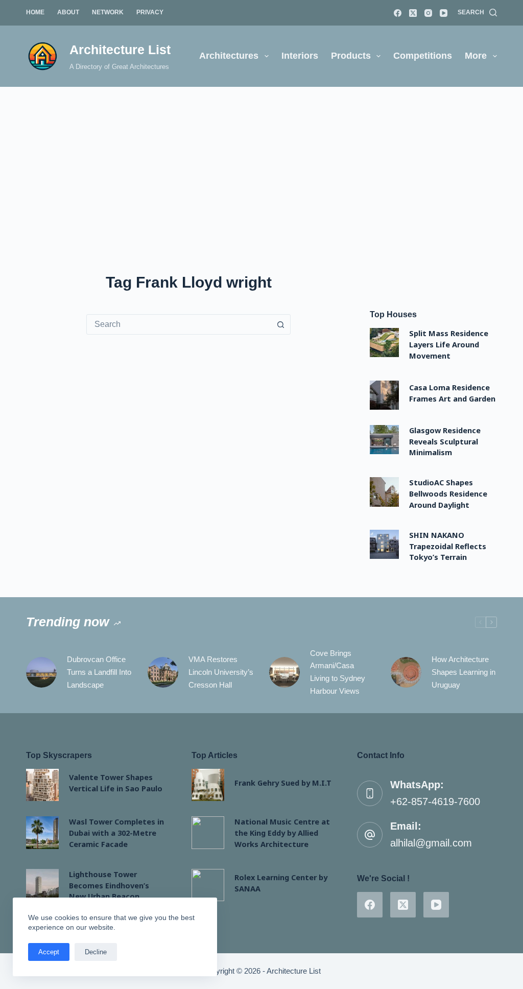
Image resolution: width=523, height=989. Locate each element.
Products (351, 56)
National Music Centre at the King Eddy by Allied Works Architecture (282, 832)
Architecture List (120, 49)
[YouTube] (443, 13)
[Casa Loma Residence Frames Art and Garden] (384, 395)
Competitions (422, 56)
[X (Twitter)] (413, 13)
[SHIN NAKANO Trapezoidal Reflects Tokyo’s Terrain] (384, 544)
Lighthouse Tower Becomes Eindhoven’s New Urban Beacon (109, 885)
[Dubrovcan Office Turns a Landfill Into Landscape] (41, 672)
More (476, 56)
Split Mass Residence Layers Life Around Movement (448, 344)
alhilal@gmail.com (431, 843)
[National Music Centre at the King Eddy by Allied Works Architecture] (208, 832)
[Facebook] (397, 13)
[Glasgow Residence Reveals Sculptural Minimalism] (384, 439)
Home (35, 12)
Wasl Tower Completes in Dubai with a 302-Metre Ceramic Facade (116, 832)
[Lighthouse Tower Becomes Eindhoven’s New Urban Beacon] (42, 885)
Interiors (299, 56)
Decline (96, 952)
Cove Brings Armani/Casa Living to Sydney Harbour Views (337, 672)
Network (108, 12)
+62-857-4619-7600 (435, 801)
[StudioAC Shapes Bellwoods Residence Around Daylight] (384, 491)
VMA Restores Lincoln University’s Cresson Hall (220, 672)
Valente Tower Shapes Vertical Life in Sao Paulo (115, 782)
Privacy (149, 12)
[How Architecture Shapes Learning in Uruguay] (406, 672)
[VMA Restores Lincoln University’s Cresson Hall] (163, 672)
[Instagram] (428, 13)
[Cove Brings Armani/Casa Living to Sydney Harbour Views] (284, 672)
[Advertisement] (261, 163)
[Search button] (280, 324)
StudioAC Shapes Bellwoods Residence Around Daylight (448, 493)
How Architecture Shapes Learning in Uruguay (463, 672)
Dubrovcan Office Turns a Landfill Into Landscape (99, 672)
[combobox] (179, 324)
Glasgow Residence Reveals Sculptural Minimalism (445, 441)
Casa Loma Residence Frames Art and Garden (452, 393)
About (68, 12)
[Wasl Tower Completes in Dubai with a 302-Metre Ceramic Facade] (42, 832)
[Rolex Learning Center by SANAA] (208, 885)
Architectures (228, 56)
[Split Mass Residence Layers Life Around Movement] (384, 342)
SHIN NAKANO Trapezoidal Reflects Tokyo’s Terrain (447, 546)
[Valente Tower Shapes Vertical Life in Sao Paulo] (42, 785)
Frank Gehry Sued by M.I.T (282, 783)
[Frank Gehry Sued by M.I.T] (208, 785)
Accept (48, 952)
